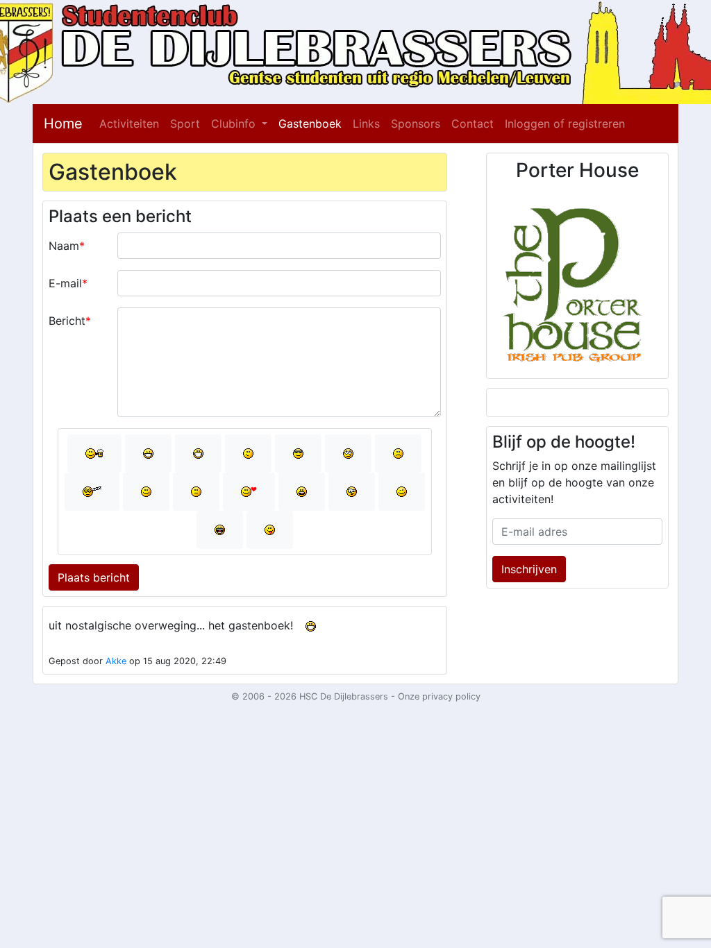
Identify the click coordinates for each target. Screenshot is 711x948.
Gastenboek (310, 123)
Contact (472, 123)
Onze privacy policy (439, 696)
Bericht (67, 321)
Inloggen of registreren (565, 123)
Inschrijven (529, 569)
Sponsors (415, 123)
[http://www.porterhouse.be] (577, 279)
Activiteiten (129, 123)
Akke (116, 661)
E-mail (65, 283)
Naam (64, 246)
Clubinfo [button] (235, 123)
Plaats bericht (94, 577)
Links (366, 123)
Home (63, 123)
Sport (185, 123)
